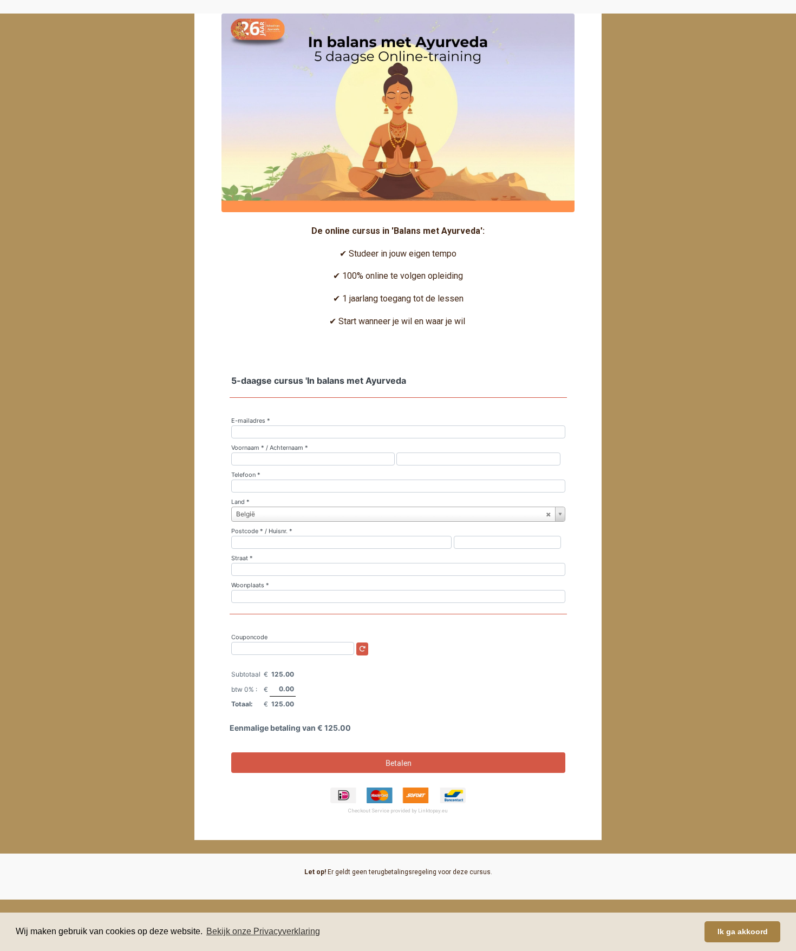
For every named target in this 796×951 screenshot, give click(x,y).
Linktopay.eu (433, 811)
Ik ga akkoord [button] (742, 931)
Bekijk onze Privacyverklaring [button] (263, 931)
